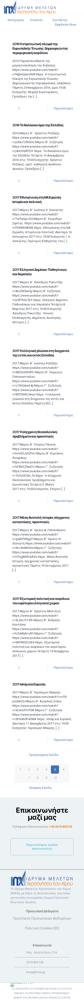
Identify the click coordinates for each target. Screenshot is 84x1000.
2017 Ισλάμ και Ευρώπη (28, 684)
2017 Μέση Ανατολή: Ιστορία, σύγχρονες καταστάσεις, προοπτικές (41, 519)
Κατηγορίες (16, 20)
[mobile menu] (78, 7)
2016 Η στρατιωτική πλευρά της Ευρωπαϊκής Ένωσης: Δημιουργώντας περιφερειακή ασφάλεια (40, 48)
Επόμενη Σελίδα (40, 788)
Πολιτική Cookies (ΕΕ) (42, 928)
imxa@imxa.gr (35, 972)
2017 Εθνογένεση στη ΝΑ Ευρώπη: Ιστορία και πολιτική (36, 199)
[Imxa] (30, 7)
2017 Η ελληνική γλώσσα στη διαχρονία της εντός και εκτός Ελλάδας (40, 353)
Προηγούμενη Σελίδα (43, 755)
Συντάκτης (59, 20)
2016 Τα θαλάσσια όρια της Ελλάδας (37, 125)
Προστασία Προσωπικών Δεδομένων (42, 918)
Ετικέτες (36, 20)
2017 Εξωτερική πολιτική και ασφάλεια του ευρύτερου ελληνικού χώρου (40, 601)
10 (55, 777)
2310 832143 (34, 962)
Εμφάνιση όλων (65, 24)
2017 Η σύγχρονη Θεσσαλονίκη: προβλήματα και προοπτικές (35, 434)
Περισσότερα (63, 108)
